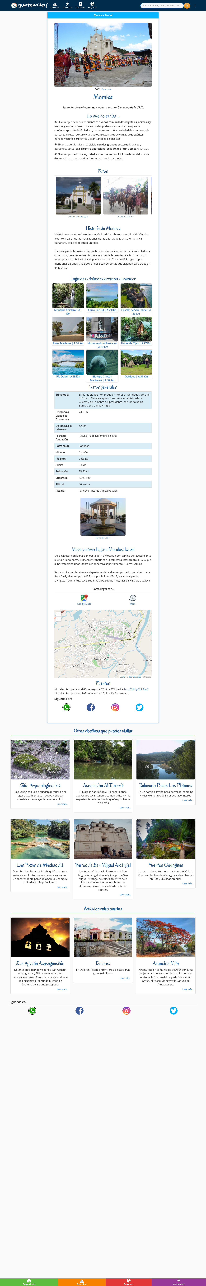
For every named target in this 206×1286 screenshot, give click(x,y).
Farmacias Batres (103, 538)
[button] (195, 5)
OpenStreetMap (135, 676)
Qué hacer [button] (67, 7)
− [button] (59, 619)
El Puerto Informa (125, 216)
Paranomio (106, 89)
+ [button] (59, 614)
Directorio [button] (80, 7)
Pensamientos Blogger (78, 216)
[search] (162, 5)
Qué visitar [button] (55, 7)
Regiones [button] (92, 7)
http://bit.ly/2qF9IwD (136, 689)
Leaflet (122, 676)
